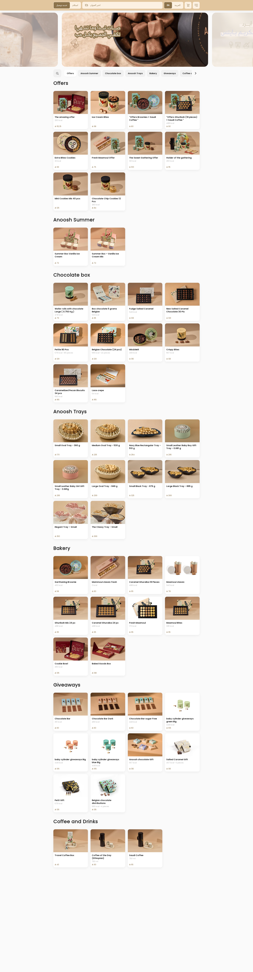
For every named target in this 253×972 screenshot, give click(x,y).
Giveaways (170, 73)
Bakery (153, 73)
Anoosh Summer (89, 73)
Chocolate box (113, 73)
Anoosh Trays (135, 73)
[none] (126, 40)
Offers (70, 73)
